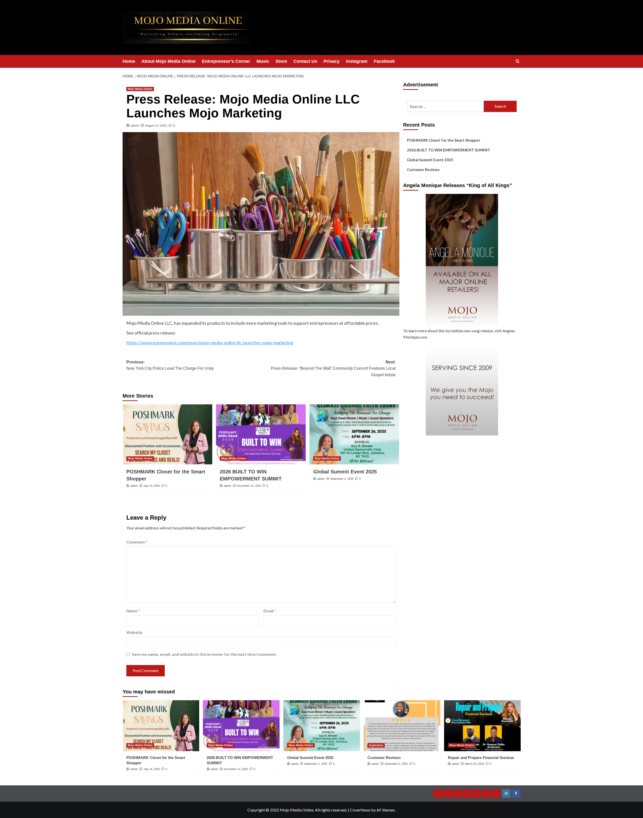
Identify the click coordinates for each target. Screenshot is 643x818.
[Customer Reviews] (402, 725)
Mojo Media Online (140, 88)
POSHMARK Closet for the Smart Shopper (443, 140)
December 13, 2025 (249, 485)
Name (133, 610)
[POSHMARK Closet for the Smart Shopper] (167, 434)
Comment (136, 541)
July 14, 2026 (151, 485)
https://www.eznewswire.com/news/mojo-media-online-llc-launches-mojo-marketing (209, 342)
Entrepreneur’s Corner (226, 61)
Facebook (384, 61)
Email (269, 610)
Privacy (332, 61)
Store (281, 61)
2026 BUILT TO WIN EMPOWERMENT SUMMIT (448, 150)
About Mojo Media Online (168, 61)
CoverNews (360, 809)
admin (135, 125)
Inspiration (376, 745)
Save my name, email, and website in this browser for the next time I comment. (204, 654)
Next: (333, 368)
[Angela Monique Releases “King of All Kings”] (462, 261)
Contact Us (305, 61)
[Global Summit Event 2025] (354, 434)
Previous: (170, 365)
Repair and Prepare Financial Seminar (481, 757)
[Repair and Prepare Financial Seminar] (482, 725)
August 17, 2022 (156, 125)
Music (262, 61)
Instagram (356, 61)
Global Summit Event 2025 (345, 471)
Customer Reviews (423, 169)
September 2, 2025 (341, 478)
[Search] (517, 61)
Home (129, 61)
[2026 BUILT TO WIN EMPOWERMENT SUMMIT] (261, 434)
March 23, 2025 (474, 763)
